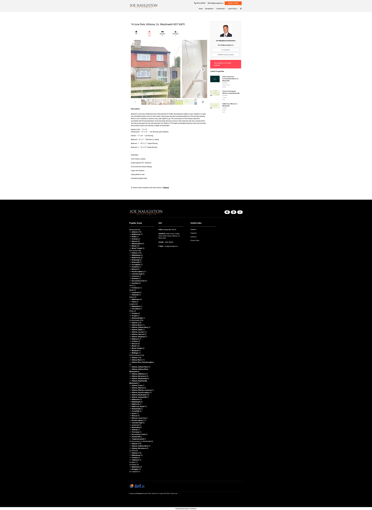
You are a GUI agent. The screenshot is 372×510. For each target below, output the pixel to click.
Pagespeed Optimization (182, 508)
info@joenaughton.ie (216, 3)
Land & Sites (232, 9)
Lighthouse (193, 508)
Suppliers (193, 229)
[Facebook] (227, 212)
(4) (137, 257)
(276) (136, 320)
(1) (135, 237)
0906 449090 (200, 3)
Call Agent (226, 50)
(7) (137, 234)
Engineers (194, 233)
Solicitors (194, 237)
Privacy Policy (195, 240)
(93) (134, 230)
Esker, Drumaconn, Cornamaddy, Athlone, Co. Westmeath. (230, 79)
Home (201, 9)
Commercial (220, 9)
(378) (136, 232)
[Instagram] (240, 212)
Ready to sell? (233, 3)
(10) (136, 246)
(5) (137, 255)
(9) (136, 241)
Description (135, 109)
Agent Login (174, 493)
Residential (209, 9)
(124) (136, 355)
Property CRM (162, 493)
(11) (139, 271)
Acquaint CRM (147, 493)
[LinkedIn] (233, 212)
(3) (138, 244)
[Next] (203, 69)
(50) (135, 251)
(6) (133, 451)
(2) (136, 239)
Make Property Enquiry (226, 55)
